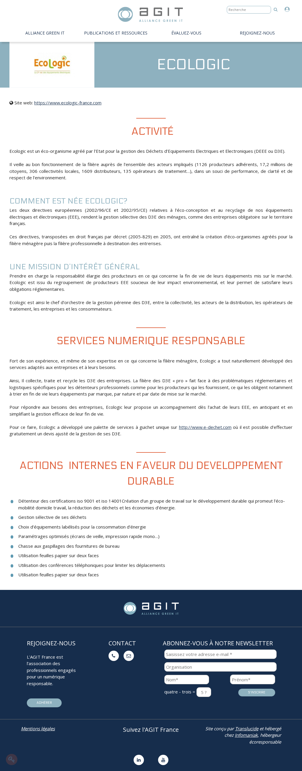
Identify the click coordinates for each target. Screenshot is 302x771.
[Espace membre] (289, 9)
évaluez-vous (186, 33)
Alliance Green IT (45, 33)
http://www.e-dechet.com (205, 427)
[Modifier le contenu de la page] (11, 759)
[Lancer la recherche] (276, 9)
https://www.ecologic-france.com (67, 103)
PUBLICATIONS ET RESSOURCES (115, 33)
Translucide (246, 728)
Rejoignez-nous (257, 33)
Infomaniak (246, 735)
